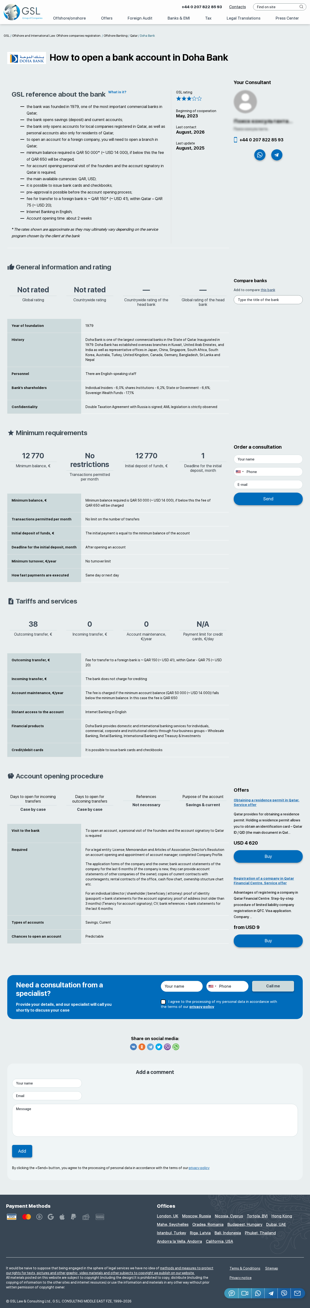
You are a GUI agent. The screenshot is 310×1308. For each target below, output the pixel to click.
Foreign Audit (140, 18)
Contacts (237, 7)
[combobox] (239, 471)
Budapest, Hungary (244, 1224)
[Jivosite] (231, 1293)
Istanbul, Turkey (171, 1233)
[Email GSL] (298, 1293)
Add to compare (254, 290)
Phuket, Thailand (260, 1233)
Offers (106, 18)
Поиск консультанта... (263, 121)
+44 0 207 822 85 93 (202, 7)
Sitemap (271, 1268)
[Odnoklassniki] (142, 1046)
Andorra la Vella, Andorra (179, 1241)
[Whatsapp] (175, 1046)
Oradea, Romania (208, 1224)
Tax (208, 18)
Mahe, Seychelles (172, 1224)
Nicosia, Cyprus (229, 1216)
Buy (268, 856)
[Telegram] (150, 1046)
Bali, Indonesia (228, 1233)
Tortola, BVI (257, 1216)
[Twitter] (158, 1046)
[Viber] (167, 1046)
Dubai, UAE (276, 1224)
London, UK (167, 1216)
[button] (245, 1293)
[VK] (133, 1046)
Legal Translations (243, 18)
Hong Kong (281, 1216)
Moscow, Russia (196, 1216)
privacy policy (201, 1007)
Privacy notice (241, 1278)
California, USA (219, 1241)
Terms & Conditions (245, 1268)
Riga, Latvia (200, 1233)
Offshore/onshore (69, 18)
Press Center (287, 18)
